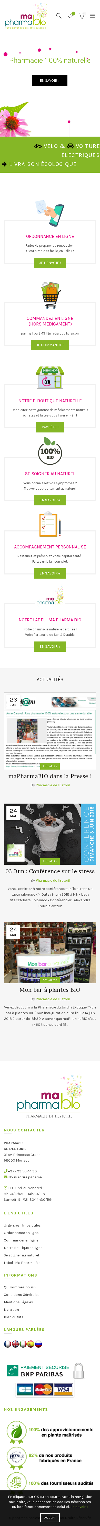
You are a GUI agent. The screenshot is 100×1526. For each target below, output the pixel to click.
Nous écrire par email (26, 1177)
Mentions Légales (18, 1302)
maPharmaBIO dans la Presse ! (50, 776)
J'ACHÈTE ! (50, 427)
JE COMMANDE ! (50, 345)
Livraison (11, 1309)
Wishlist (73, 13)
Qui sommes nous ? (20, 1287)
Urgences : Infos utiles (22, 1225)
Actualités (50, 766)
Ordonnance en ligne (21, 1233)
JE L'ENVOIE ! (50, 263)
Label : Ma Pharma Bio (22, 1263)
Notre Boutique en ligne (23, 1248)
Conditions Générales (21, 1294)
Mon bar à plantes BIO (49, 989)
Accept (50, 1518)
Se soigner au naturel (21, 1255)
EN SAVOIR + (49, 500)
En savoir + (79, 1507)
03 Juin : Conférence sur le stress (50, 871)
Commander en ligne (21, 1240)
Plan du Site (13, 1317)
